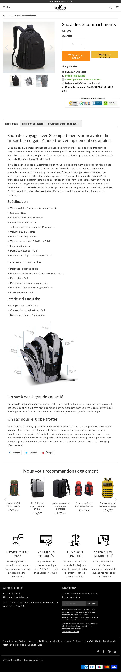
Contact (32, 644)
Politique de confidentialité (78, 620)
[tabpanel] (15, 80)
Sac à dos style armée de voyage (107, 504)
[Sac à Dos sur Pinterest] (109, 651)
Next (51, 47)
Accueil (6, 16)
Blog (40, 644)
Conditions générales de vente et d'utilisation (27, 641)
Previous (6, 47)
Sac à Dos (16, 660)
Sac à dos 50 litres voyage (13, 504)
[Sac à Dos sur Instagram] (115, 651)
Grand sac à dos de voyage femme (84, 504)
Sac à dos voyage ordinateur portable (60, 506)
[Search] (110, 7)
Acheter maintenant (105, 55)
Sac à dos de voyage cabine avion (37, 506)
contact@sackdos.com (17, 597)
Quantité (67, 35)
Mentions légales (62, 641)
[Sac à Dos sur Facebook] (104, 651)
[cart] (117, 7)
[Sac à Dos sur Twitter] (98, 651)
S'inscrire (92, 603)
